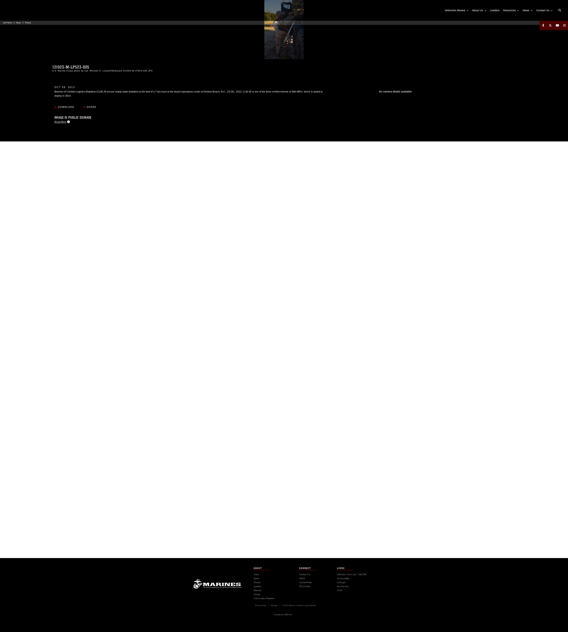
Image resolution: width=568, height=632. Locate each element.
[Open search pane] (560, 10)
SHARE (91, 107)
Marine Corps (217, 584)
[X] (550, 25)
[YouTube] (557, 25)
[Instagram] (564, 25)
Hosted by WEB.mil (283, 614)
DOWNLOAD (65, 107)
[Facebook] (543, 25)
